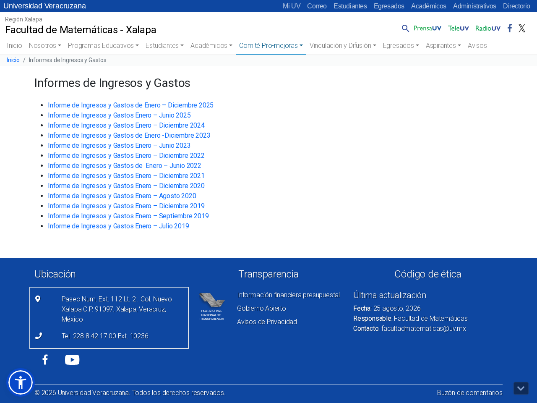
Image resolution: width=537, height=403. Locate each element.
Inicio (14, 46)
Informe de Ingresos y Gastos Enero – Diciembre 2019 (126, 206)
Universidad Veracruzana (44, 6)
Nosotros (42, 46)
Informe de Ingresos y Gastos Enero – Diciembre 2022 (126, 156)
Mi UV (291, 6)
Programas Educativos (101, 46)
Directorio (516, 6)
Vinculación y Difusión (340, 46)
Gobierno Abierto (261, 308)
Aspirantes (441, 46)
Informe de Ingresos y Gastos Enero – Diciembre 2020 (126, 186)
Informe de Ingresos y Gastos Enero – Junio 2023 (119, 145)
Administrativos (474, 6)
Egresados (389, 6)
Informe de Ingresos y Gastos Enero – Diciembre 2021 (126, 176)
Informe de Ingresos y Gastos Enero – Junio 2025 (119, 115)
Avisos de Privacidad (267, 322)
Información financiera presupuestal (288, 295)
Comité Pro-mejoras (268, 46)
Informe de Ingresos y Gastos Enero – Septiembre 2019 (128, 216)
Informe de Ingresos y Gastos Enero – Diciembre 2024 (126, 125)
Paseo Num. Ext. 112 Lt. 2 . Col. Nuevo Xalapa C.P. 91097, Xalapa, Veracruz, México (117, 309)
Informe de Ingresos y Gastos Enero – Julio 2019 (118, 226)
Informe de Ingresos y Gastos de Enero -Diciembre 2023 (129, 135)
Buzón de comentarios (470, 393)
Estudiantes (350, 6)
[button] (404, 28)
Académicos (428, 6)
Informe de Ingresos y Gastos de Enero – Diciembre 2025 (131, 105)
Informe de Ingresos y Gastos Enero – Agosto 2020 (122, 196)
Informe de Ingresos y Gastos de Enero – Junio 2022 (124, 166)
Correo (317, 6)
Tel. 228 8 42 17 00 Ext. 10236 (105, 336)
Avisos (477, 46)
